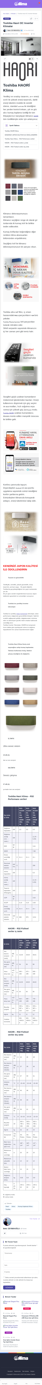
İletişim (32, 1371)
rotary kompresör (21, 614)
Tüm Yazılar (33, 1219)
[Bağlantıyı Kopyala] (31, 19)
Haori (7, 1206)
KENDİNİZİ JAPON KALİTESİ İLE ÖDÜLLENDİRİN (21, 135)
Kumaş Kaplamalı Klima (25, 1206)
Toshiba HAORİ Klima (12, 131)
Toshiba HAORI (8, 413)
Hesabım (10, 1371)
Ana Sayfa (6, 13)
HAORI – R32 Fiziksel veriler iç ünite (16, 143)
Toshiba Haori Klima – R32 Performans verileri (20, 139)
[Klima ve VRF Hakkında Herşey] (20, 3)
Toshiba (8, 1209)
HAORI (36, 116)
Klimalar (13, 13)
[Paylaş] (5, 59)
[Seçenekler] (37, 59)
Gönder (9, 1287)
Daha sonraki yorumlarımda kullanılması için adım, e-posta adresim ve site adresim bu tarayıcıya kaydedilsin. (20, 1280)
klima (13, 1206)
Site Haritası (25, 1371)
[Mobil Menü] (2, 3)
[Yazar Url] (5, 30)
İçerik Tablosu (14, 125)
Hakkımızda (17, 1371)
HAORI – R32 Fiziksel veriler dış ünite (17, 147)
